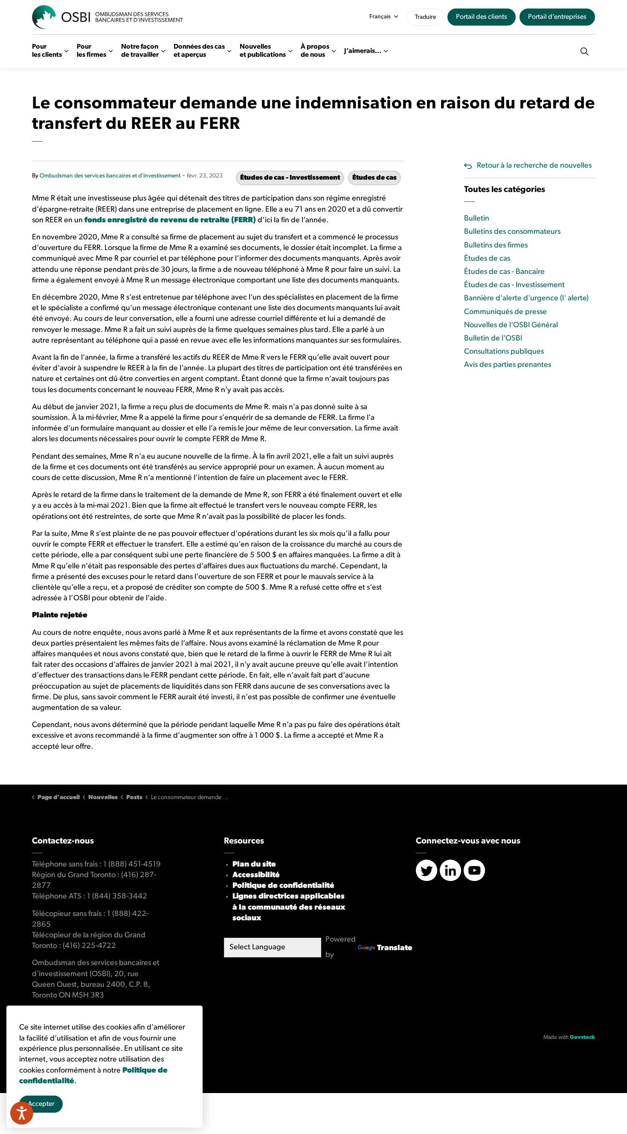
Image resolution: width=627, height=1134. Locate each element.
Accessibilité (256, 875)
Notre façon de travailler (140, 51)
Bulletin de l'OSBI (493, 339)
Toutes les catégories (504, 190)
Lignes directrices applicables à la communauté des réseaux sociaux (288, 907)
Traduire (425, 17)
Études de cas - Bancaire (504, 272)
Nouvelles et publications (263, 51)
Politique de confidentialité (283, 886)
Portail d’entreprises (557, 17)
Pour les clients (47, 51)
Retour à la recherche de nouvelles (534, 166)
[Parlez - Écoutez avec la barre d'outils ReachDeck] (21, 1113)
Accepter (41, 1104)
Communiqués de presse (505, 312)
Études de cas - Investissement (290, 177)
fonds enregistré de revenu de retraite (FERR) (170, 220)
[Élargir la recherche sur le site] (584, 51)
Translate (394, 948)
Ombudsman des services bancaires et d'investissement (110, 176)
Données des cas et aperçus (199, 51)
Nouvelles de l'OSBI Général (511, 325)
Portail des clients (481, 17)
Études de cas (374, 177)
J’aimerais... (362, 50)
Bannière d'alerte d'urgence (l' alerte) (526, 298)
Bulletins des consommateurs (512, 232)
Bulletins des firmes (496, 246)
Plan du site (254, 865)
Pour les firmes (91, 51)
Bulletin (476, 219)
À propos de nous (315, 51)
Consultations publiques (504, 352)
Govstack (582, 1037)
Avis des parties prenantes (507, 365)
